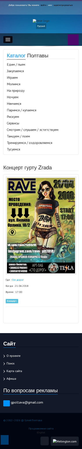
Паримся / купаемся (21, 110)
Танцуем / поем (18, 136)
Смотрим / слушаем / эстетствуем (32, 129)
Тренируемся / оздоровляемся (29, 142)
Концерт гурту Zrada (27, 167)
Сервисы (13, 123)
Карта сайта (14, 371)
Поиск (10, 363)
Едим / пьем (16, 64)
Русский (41, 26)
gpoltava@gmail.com (27, 402)
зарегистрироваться (63, 5)
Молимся (13, 84)
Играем (12, 77)
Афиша (11, 379)
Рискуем (13, 116)
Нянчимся (14, 103)
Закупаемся (15, 71)
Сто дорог (18, 279)
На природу (15, 90)
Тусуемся (13, 149)
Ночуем (12, 97)
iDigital (41, 432)
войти (43, 5)
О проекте (14, 356)
